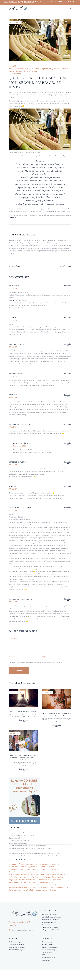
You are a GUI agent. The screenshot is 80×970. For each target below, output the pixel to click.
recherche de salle (50, 885)
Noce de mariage (47, 942)
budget (21, 864)
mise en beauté (43, 880)
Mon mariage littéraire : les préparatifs (20, 851)
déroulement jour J (38, 874)
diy (40, 872)
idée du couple (36, 877)
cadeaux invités (32, 864)
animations (13, 864)
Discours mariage (47, 944)
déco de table (14, 874)
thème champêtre (15, 890)
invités (60, 877)
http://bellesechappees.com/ (18, 300)
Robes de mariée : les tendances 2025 (23, 712)
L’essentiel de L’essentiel (17, 944)
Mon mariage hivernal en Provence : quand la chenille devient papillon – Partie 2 (33, 856)
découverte (25, 874)
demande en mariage (16, 872)
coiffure (43, 867)
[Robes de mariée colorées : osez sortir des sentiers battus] (56, 699)
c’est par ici (12, 217)
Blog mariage (46, 960)
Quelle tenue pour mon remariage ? (19, 840)
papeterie (32, 882)
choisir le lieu (14, 867)
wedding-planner (41, 890)
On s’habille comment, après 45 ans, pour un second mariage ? (27, 845)
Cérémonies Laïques (15, 942)
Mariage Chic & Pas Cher (17, 947)
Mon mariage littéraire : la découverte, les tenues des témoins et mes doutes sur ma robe (35, 853)
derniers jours (31, 872)
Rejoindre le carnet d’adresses (51, 917)
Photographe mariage (48, 957)
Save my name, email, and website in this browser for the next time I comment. (36, 663)
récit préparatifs (43, 887)
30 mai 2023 (14, 733)
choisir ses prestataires (29, 867)
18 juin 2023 (47, 692)
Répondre (67, 286)
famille (26, 877)
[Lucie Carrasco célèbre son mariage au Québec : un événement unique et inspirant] (23, 740)
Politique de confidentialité (50, 930)
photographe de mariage (48, 882)
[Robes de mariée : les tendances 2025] (23, 698)
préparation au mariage (32, 885)
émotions (53, 890)
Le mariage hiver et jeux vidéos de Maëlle (21, 835)
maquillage (13, 880)
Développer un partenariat (50, 919)
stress (66, 887)
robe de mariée (29, 887)
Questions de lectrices (60, 69)
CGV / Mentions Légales (50, 927)
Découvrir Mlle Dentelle (49, 914)
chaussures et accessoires (49, 864)
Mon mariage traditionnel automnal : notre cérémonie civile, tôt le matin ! (30, 848)
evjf (10, 877)
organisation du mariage (18, 882)
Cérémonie (20, 69)
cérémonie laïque (31, 869)
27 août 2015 (15, 23)
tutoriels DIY (28, 890)
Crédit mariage (46, 955)
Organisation (46, 69)
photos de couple (15, 885)
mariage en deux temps (27, 880)
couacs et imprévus (16, 869)
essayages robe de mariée (56, 874)
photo (16, 152)
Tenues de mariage (15, 71)
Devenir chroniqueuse (49, 922)
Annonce (12, 69)
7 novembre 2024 (16, 692)
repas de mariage (15, 887)
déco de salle (55, 872)
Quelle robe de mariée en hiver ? (18, 843)
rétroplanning (56, 887)
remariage (63, 156)
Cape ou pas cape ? (14, 838)
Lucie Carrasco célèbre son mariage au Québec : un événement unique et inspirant (24, 757)
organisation (56, 880)
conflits (51, 867)
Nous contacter (46, 925)
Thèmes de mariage (30, 71)
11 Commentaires (15, 74)
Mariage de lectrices (32, 69)
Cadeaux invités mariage (50, 947)
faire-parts (18, 877)
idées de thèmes (50, 877)
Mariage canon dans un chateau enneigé (20, 833)
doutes (46, 872)
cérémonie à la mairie (48, 869)
